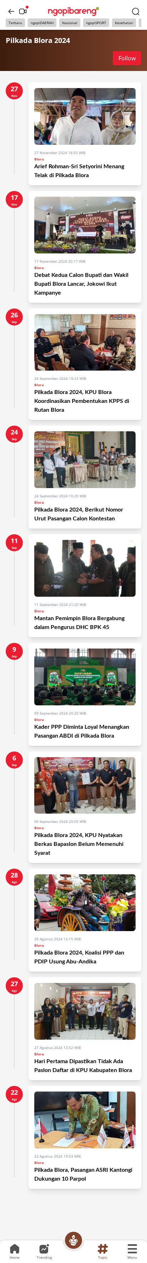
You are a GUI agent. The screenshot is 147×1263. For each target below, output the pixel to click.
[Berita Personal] (73, 1240)
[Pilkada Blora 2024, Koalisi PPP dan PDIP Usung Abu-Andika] (85, 902)
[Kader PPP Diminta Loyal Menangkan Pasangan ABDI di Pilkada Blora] (85, 677)
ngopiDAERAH (42, 22)
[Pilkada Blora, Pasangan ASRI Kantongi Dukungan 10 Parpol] (85, 1120)
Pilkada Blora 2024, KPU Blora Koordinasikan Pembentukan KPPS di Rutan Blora (81, 401)
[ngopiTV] (23, 11)
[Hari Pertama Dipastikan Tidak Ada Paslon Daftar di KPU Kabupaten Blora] (85, 1011)
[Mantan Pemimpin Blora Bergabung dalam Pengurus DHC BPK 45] (85, 568)
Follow (127, 58)
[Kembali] (11, 11)
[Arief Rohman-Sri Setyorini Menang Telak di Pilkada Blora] (85, 116)
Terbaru (15, 22)
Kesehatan (124, 22)
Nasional (69, 22)
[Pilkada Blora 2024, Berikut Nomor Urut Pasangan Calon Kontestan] (85, 459)
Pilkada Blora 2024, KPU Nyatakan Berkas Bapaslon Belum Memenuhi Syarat (78, 844)
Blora (39, 159)
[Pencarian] (135, 11)
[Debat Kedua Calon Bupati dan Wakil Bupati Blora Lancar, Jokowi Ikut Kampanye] (85, 225)
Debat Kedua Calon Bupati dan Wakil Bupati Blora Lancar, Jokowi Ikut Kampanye (81, 284)
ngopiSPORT (96, 22)
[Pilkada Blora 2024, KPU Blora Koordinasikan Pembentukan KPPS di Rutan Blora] (85, 342)
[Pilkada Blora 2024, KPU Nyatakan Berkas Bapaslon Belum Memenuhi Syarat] (85, 785)
